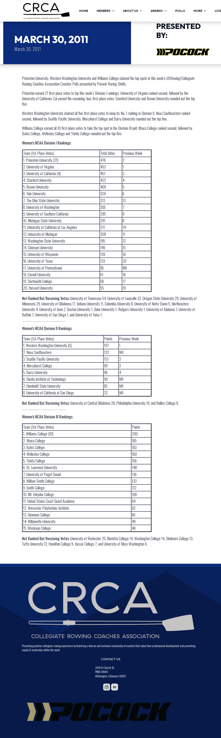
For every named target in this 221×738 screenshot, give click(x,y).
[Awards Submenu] (167, 11)
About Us (130, 11)
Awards (157, 11)
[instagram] (106, 687)
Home (83, 11)
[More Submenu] (206, 11)
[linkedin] (114, 687)
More (198, 11)
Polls (180, 11)
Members (103, 11)
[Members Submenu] (114, 11)
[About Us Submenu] (142, 11)
